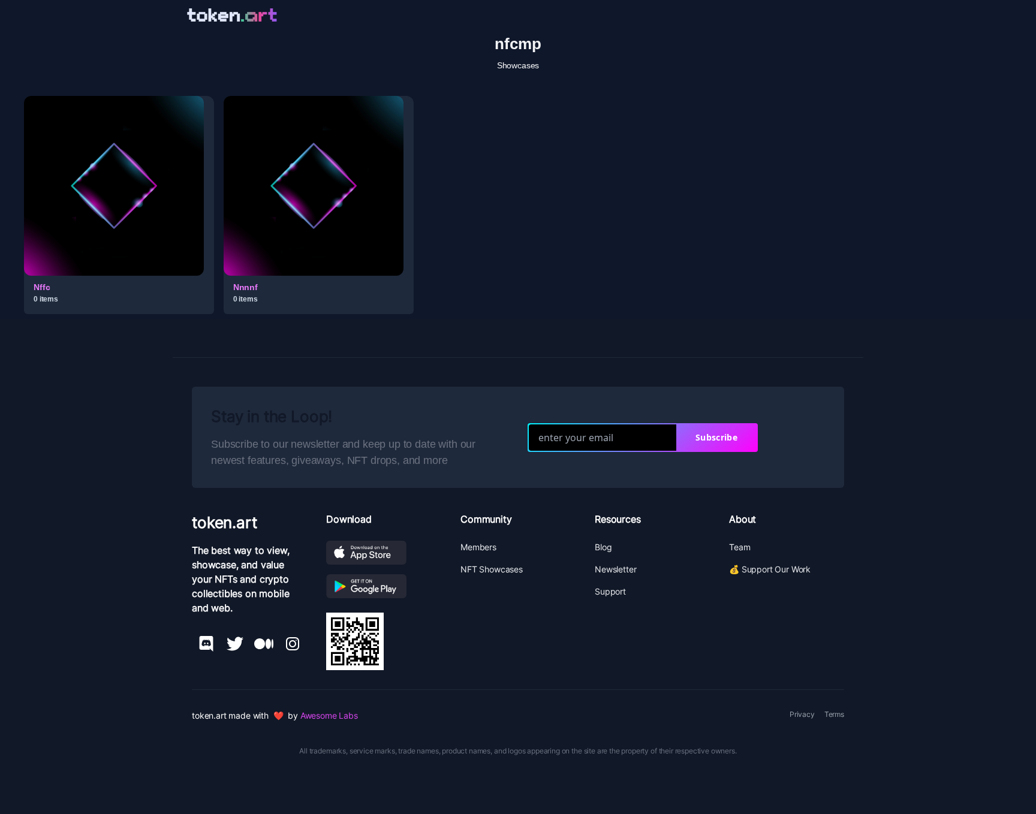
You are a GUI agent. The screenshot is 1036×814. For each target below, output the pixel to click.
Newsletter (615, 569)
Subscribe (716, 437)
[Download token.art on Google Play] (383, 586)
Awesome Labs (329, 715)
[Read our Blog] (263, 643)
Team (739, 547)
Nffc (42, 287)
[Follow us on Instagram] (292, 643)
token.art (224, 522)
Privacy (802, 714)
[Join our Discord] (206, 643)
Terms (834, 714)
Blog (603, 547)
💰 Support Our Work (770, 569)
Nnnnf (245, 287)
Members (478, 547)
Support (610, 591)
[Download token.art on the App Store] (383, 553)
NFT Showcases (491, 569)
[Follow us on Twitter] (235, 643)
